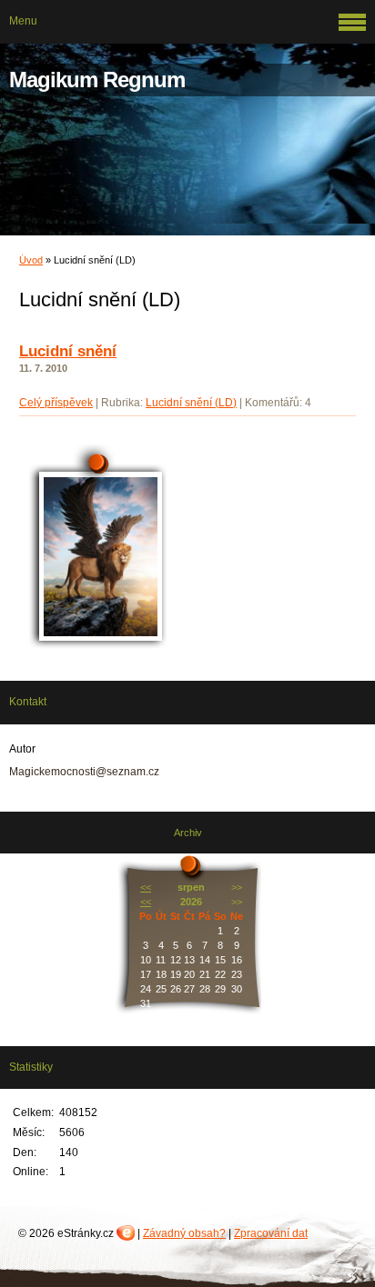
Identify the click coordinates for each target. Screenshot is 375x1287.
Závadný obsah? (184, 1233)
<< (145, 887)
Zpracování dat (271, 1233)
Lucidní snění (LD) (191, 402)
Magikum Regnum (97, 79)
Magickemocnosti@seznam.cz (84, 771)
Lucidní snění (68, 351)
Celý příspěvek (56, 402)
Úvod (31, 259)
